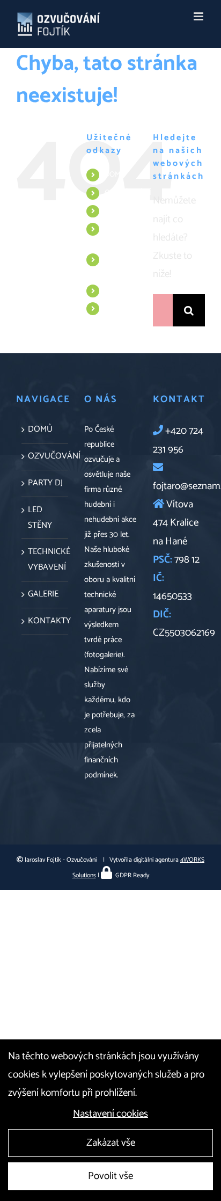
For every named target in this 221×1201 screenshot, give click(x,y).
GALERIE (118, 291)
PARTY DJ (120, 211)
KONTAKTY (124, 308)
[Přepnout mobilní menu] (199, 16)
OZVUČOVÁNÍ (128, 193)
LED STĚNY (115, 235)
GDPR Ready (131, 875)
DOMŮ (115, 175)
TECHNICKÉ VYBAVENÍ (123, 266)
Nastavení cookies (110, 1113)
